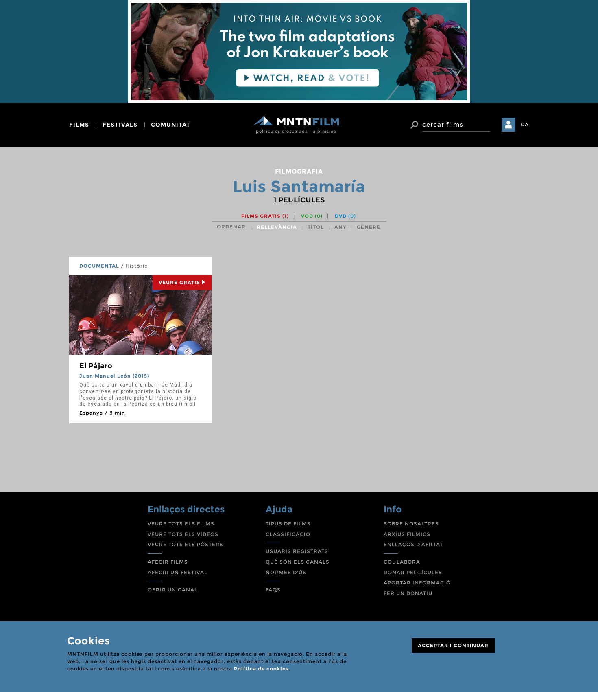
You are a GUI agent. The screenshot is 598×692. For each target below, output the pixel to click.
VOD (312, 216)
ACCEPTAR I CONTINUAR (453, 645)
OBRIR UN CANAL (173, 590)
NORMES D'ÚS (286, 572)
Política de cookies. (262, 669)
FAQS (273, 590)
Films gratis (265, 216)
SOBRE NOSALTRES (411, 524)
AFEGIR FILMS (168, 562)
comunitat (170, 124)
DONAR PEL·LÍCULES (413, 572)
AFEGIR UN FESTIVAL (177, 572)
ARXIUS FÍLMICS (407, 534)
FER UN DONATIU (408, 593)
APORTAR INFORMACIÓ (417, 583)
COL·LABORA (402, 562)
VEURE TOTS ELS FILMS (181, 524)
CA (525, 124)
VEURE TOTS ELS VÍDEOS (183, 534)
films (79, 124)
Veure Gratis (179, 282)
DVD (345, 216)
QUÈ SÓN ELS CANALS (298, 562)
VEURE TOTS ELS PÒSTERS (185, 544)
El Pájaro (95, 365)
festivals (120, 124)
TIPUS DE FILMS (288, 524)
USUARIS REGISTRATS (297, 551)
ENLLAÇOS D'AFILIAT (413, 544)
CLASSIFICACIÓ (288, 534)
